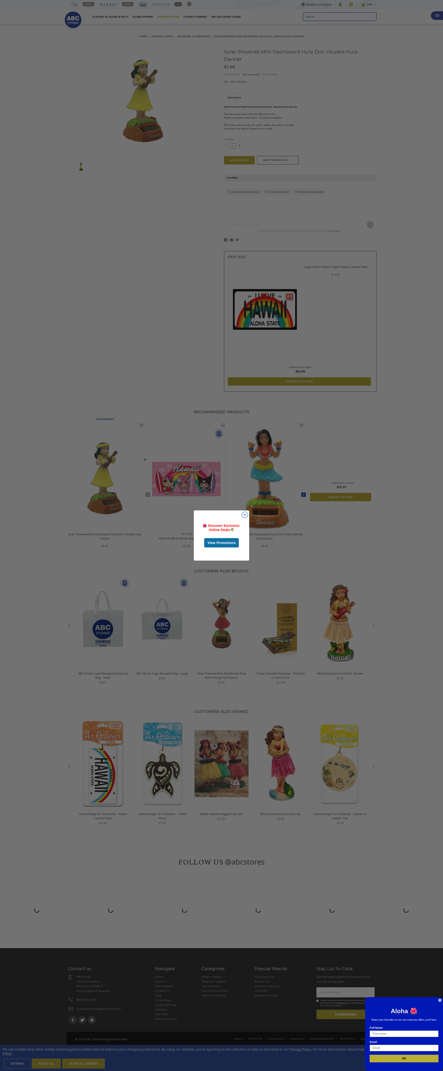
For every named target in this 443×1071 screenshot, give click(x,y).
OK (404, 1058)
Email (373, 1042)
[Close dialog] (245, 515)
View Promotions (221, 543)
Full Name (376, 1027)
